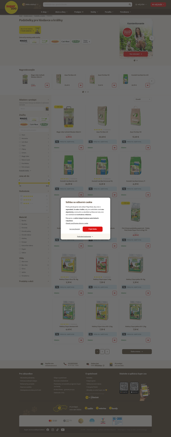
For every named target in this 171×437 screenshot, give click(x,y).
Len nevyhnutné (74, 229)
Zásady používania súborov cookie (77, 223)
